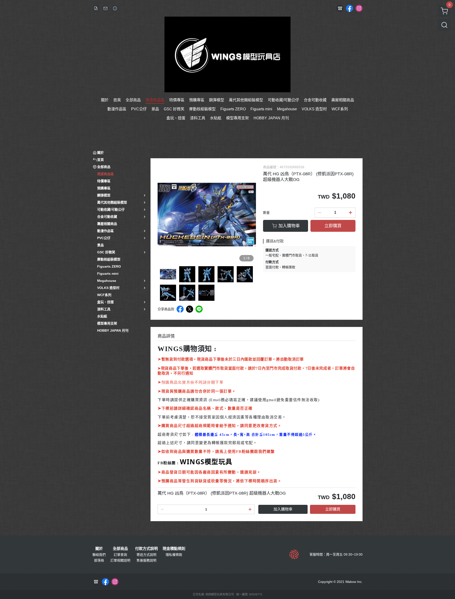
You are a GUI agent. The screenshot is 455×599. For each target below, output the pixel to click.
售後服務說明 (146, 560)
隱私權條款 (174, 554)
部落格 (99, 560)
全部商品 (120, 549)
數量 (266, 212)
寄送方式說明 (146, 554)
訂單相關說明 (120, 560)
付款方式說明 (146, 549)
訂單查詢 (120, 554)
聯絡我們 (99, 554)
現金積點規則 (174, 549)
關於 (99, 549)
